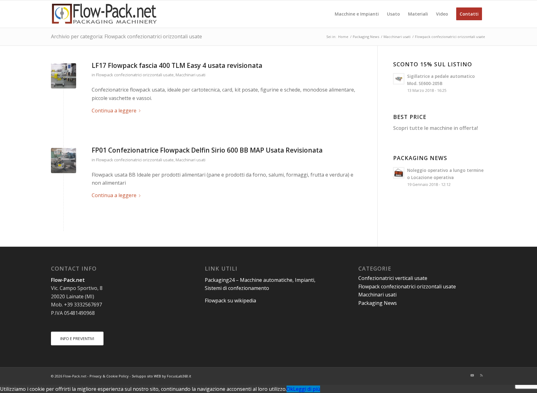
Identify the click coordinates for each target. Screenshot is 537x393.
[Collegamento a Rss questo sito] (481, 375)
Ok (290, 389)
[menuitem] (357, 14)
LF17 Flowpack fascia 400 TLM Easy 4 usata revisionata (177, 65)
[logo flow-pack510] (104, 14)
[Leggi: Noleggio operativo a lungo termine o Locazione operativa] (398, 172)
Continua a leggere (114, 110)
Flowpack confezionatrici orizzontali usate (135, 75)
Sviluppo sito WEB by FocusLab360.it (161, 376)
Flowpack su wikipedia (230, 300)
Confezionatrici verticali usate (392, 278)
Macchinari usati (190, 75)
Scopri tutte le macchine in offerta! (435, 128)
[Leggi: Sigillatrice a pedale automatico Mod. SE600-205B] (398, 78)
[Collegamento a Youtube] (472, 375)
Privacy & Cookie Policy (109, 376)
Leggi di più (306, 389)
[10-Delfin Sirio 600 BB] (63, 160)
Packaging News (377, 303)
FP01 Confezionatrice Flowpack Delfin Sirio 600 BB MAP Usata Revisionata (207, 150)
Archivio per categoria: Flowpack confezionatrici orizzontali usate (126, 36)
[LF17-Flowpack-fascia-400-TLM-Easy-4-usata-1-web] (63, 75)
